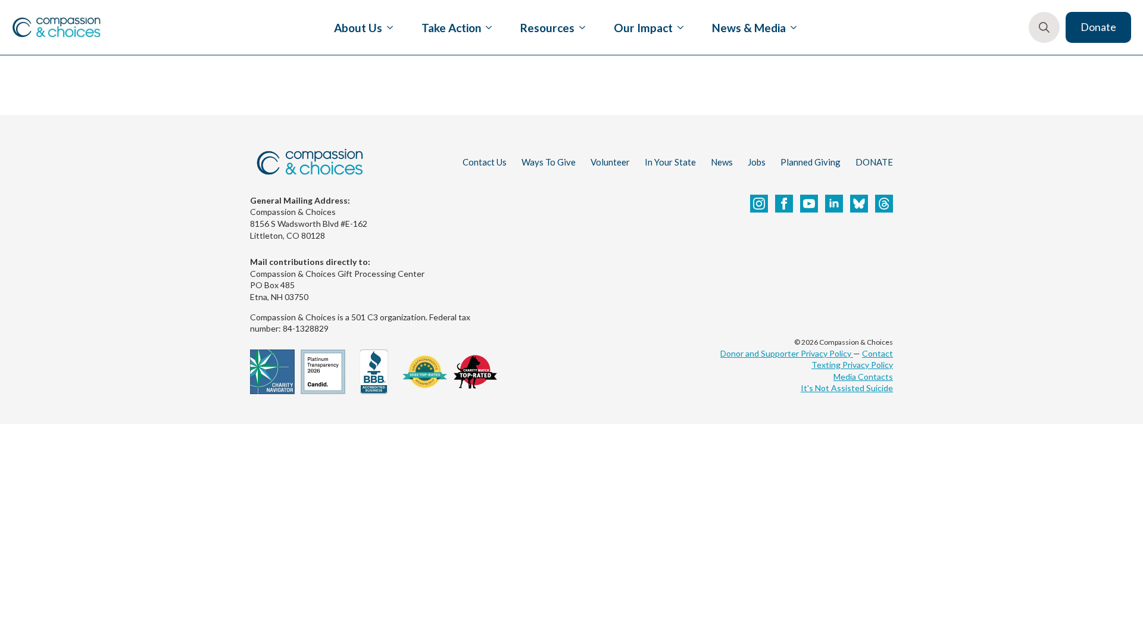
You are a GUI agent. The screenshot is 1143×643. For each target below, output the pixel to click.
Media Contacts (863, 377)
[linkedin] (834, 204)
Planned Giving (810, 162)
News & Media (749, 28)
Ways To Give (548, 162)
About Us (358, 28)
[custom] (859, 204)
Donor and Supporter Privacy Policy (786, 353)
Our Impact (643, 28)
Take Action (451, 28)
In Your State (670, 162)
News (722, 162)
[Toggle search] (1044, 27)
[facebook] (784, 204)
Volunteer (610, 162)
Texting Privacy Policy (852, 365)
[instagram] (759, 204)
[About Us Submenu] (387, 27)
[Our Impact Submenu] (678, 27)
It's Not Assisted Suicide (847, 388)
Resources (547, 28)
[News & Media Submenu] (791, 27)
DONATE (874, 162)
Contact (877, 353)
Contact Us (485, 162)
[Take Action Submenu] (486, 27)
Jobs (757, 162)
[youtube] (809, 204)
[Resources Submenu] (579, 27)
